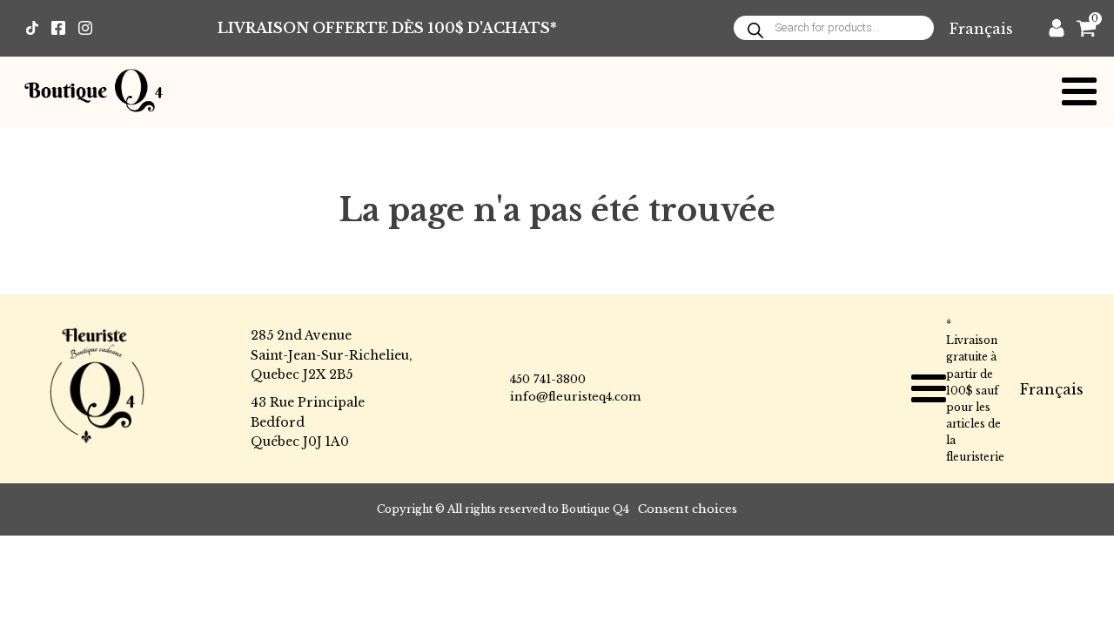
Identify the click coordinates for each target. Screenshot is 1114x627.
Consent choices (687, 509)
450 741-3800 (548, 379)
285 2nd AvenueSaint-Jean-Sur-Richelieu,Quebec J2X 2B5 (332, 354)
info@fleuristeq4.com (575, 396)
